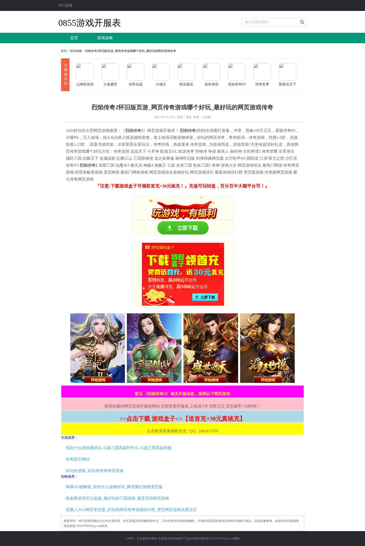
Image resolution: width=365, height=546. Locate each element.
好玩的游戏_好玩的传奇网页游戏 (94, 471)
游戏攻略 (105, 38)
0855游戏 (65, 5)
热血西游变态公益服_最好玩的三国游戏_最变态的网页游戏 (117, 498)
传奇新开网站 (78, 459)
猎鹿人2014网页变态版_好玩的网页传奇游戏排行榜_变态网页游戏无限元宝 (131, 510)
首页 (74, 38)
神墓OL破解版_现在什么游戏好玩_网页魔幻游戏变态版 (114, 487)
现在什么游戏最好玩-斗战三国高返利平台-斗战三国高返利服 (119, 448)
